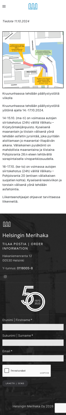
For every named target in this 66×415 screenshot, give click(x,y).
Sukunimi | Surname (17, 335)
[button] (4, 6)
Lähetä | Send (15, 383)
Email (7, 351)
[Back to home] (33, 6)
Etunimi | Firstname (17, 320)
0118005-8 (25, 268)
